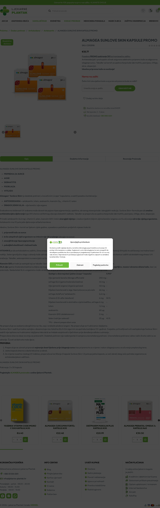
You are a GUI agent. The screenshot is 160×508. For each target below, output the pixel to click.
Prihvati (59, 265)
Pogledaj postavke (100, 265)
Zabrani (80, 265)
